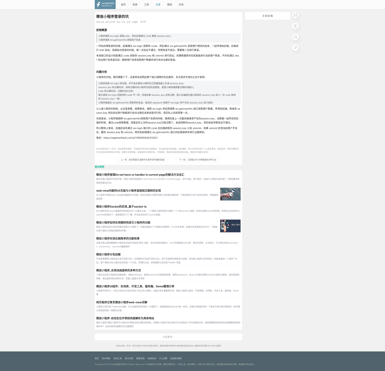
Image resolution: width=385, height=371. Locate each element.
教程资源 (140, 358)
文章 (158, 4)
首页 (123, 4)
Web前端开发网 (119, 364)
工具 (146, 4)
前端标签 (152, 358)
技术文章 (129, 358)
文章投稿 (267, 15)
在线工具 (117, 358)
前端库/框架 (176, 358)
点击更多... (168, 336)
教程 (169, 4)
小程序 (135, 22)
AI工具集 (163, 358)
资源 (134, 4)
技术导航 (106, 358)
